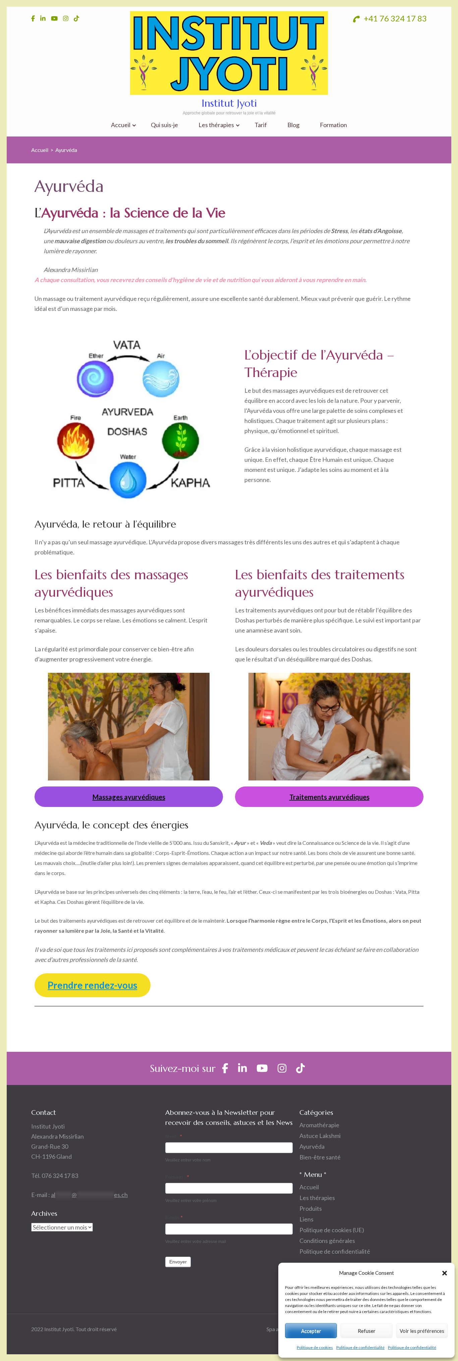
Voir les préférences (422, 1331)
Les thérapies (216, 124)
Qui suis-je (164, 124)
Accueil (120, 124)
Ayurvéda (312, 1146)
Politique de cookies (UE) (331, 1230)
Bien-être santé (320, 1157)
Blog (293, 124)
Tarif (260, 124)
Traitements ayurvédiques (329, 797)
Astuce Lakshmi (320, 1135)
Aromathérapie (319, 1125)
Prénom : (177, 1177)
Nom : (173, 1136)
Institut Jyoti (229, 103)
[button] (444, 1272)
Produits (310, 1208)
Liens (306, 1219)
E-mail (173, 1217)
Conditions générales (327, 1240)
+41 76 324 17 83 (394, 18)
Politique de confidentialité (360, 1347)
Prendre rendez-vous (92, 985)
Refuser (367, 1331)
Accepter (311, 1331)
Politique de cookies (315, 1347)
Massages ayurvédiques (129, 797)
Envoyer (178, 1261)
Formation (333, 124)
